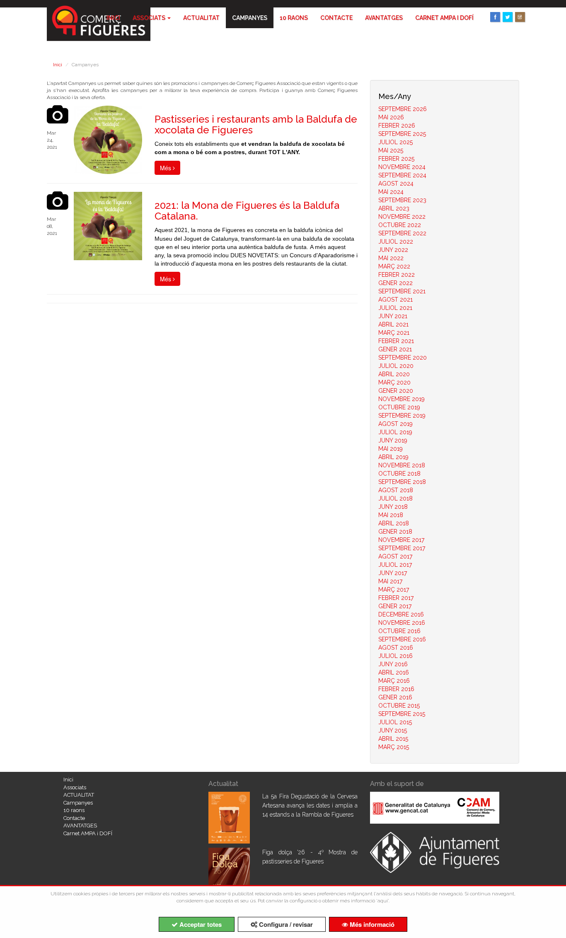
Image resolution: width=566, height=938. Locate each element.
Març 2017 (393, 589)
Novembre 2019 (401, 399)
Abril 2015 (393, 738)
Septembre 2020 (402, 357)
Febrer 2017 (396, 598)
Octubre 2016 (399, 631)
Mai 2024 (391, 192)
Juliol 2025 (395, 142)
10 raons (294, 18)
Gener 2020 (395, 390)
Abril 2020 (394, 374)
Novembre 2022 (402, 216)
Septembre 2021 (402, 291)
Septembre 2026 (402, 109)
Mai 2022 (391, 258)
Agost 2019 (395, 424)
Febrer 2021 (396, 341)
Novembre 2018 (401, 465)
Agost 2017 (395, 556)
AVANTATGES (384, 18)
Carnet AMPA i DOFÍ (444, 18)
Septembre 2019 (402, 415)
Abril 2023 (393, 208)
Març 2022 (394, 266)
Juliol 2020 (396, 366)
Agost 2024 (396, 183)
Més (166, 168)
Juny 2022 (393, 250)
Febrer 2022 (396, 274)
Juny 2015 (392, 730)
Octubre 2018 (399, 473)
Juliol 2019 (395, 432)
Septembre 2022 (402, 233)
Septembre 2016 (402, 639)
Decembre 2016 (401, 614)
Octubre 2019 (399, 407)
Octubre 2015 (399, 705)
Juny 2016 (393, 664)
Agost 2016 (395, 647)
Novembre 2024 (402, 167)
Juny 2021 (392, 316)
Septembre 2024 (402, 175)
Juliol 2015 (395, 722)
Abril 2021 (393, 324)
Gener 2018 (395, 531)
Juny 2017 (392, 573)
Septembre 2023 (402, 200)
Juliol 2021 (395, 308)
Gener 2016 (395, 697)
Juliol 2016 (395, 656)
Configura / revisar (285, 924)
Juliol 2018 (395, 498)
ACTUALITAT (201, 18)
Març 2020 (394, 382)
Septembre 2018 (402, 482)
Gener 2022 (395, 283)
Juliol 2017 (395, 564)
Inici (113, 18)
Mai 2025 (390, 150)
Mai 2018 (390, 515)
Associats (150, 18)
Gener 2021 (395, 349)
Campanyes (249, 18)
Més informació (371, 924)
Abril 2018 (393, 523)
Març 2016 (394, 680)
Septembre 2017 (401, 548)
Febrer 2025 (396, 158)
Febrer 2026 (396, 125)
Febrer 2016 (396, 689)
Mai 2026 (391, 117)
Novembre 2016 (401, 622)
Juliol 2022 (395, 241)
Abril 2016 (393, 672)
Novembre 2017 (401, 540)
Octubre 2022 (399, 225)
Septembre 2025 (402, 134)
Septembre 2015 (401, 714)
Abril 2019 (393, 457)
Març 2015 (393, 747)
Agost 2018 (395, 490)
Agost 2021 (395, 299)
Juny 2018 (393, 506)
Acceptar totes (200, 924)
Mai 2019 (390, 448)
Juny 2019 (392, 440)
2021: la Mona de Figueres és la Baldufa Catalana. (247, 210)
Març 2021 (393, 332)
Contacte (336, 18)
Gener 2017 (394, 606)
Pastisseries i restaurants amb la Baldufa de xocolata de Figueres (256, 124)
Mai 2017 (390, 581)
